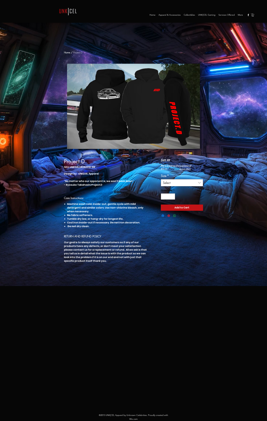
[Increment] (172, 196)
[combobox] (182, 182)
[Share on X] (180, 216)
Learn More (185, 169)
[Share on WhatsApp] (174, 216)
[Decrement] (163, 196)
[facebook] (248, 15)
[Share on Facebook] (163, 216)
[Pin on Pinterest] (169, 216)
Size (165, 176)
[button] (253, 15)
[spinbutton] (168, 196)
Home (67, 52)
